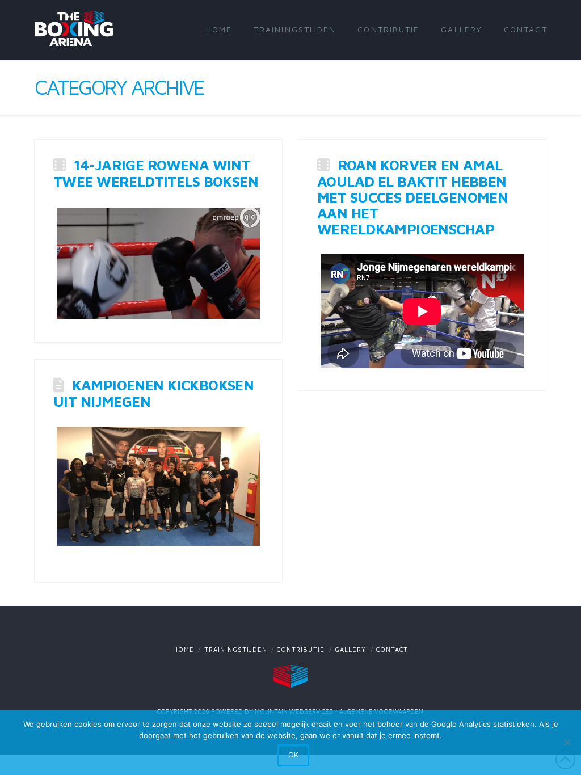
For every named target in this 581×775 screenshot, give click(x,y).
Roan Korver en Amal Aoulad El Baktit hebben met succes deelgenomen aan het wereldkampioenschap (412, 196)
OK (293, 754)
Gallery (350, 649)
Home (183, 649)
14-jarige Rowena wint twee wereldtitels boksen (155, 172)
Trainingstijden (235, 649)
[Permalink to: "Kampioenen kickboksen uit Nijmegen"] (158, 486)
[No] (566, 742)
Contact (392, 649)
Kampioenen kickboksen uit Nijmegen (153, 392)
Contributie (301, 649)
